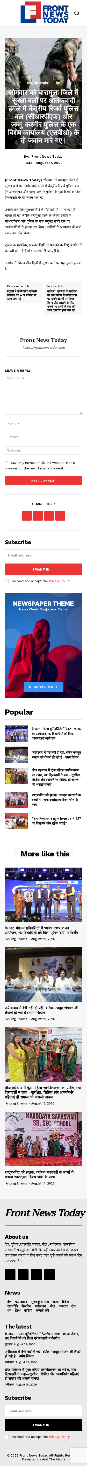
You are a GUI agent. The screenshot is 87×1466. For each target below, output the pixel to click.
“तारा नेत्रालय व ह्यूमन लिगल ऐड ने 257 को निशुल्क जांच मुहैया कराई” (56, 821)
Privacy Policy (59, 581)
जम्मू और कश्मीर (38, 83)
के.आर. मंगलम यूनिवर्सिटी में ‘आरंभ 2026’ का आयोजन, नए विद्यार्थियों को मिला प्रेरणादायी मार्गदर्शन (57, 733)
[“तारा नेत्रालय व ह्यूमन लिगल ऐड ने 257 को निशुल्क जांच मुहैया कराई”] (16, 821)
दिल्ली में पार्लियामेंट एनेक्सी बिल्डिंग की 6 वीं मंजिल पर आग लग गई (22, 295)
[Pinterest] (49, 516)
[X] (38, 516)
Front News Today (47, 156)
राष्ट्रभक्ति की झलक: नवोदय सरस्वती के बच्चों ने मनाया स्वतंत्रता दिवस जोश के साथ (56, 800)
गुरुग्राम (8, 1344)
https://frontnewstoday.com (43, 347)
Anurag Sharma (16, 939)
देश (58, 83)
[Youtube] (49, 1274)
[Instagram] (23, 1274)
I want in (41, 569)
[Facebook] (27, 516)
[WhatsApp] (60, 516)
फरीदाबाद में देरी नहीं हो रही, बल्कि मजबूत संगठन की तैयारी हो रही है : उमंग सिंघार (56, 754)
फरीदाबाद (9, 1362)
